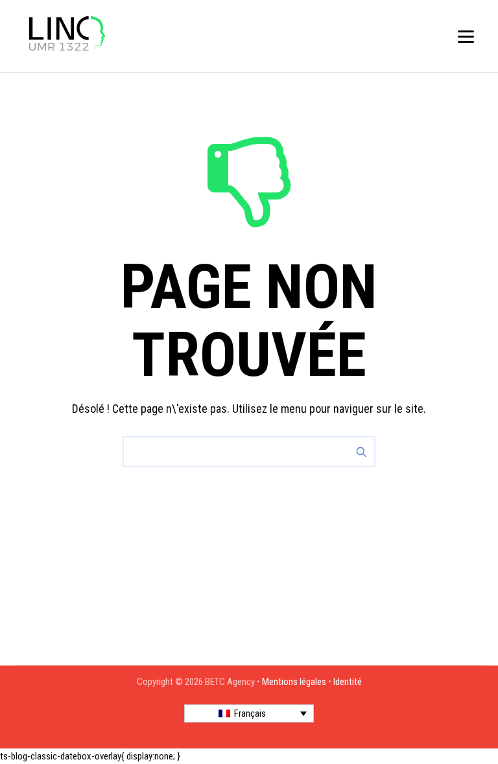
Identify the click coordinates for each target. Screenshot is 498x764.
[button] (249, 713)
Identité (347, 682)
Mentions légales (294, 682)
